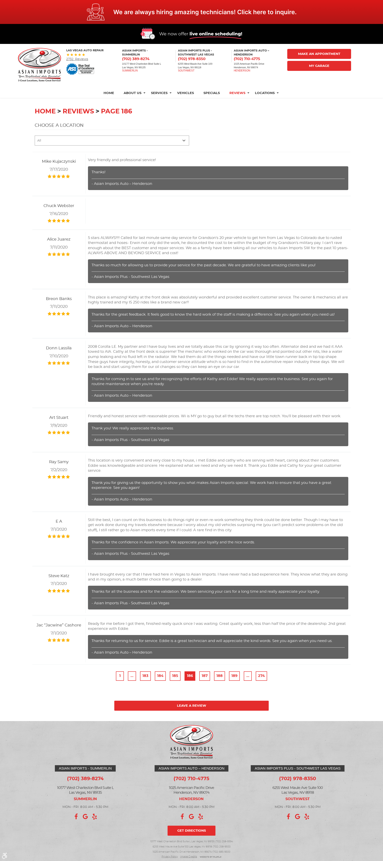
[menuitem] (111, 93)
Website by (210, 857)
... (131, 676)
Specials (211, 93)
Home (109, 93)
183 (145, 676)
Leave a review (191, 705)
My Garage (319, 65)
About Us (132, 93)
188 (219, 676)
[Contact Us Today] (191, 12)
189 (234, 676)
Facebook (76, 817)
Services (159, 93)
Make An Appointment (319, 53)
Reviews (237, 93)
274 (261, 676)
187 (205, 676)
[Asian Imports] (39, 65)
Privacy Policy (170, 856)
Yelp (95, 817)
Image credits (188, 856)
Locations (265, 93)
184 (160, 676)
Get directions (191, 830)
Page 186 (116, 111)
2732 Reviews (77, 59)
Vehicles (185, 93)
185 (175, 676)
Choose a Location (59, 125)
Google (85, 817)
